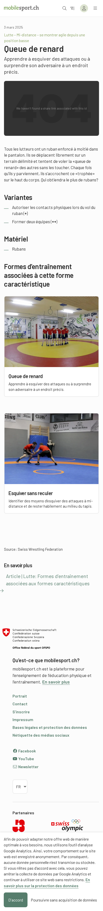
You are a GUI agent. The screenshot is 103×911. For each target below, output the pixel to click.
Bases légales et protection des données (49, 727)
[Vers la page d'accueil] (21, 8)
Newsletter (28, 766)
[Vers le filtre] (72, 8)
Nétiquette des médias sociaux (40, 735)
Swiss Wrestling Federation (40, 549)
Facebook (27, 750)
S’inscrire (21, 711)
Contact (20, 703)
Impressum (22, 719)
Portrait (19, 696)
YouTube (26, 758)
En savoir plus (56, 682)
